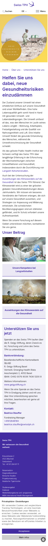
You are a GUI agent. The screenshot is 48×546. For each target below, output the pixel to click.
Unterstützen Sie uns (34, 70)
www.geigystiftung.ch (15, 384)
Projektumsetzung (9, 478)
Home (5, 70)
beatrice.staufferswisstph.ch (19, 424)
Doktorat (5, 490)
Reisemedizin (7, 470)
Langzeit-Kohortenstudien (15, 171)
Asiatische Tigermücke (11, 481)
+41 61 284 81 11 (12, 464)
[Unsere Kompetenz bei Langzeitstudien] (24, 249)
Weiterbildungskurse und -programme (17, 493)
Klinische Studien (9, 476)
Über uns (15, 70)
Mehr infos (24, 537)
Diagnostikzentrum (9, 473)
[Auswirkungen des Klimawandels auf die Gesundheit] (24, 291)
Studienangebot (8, 487)
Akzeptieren (24, 531)
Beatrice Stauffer (13, 413)
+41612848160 (11, 421)
